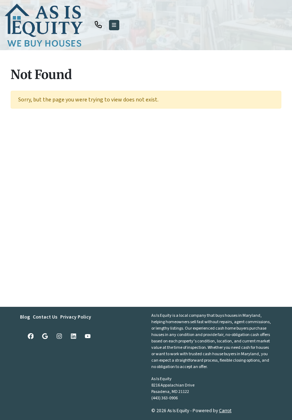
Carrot (225, 410)
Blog (25, 317)
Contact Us (45, 317)
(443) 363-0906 (164, 398)
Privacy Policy (75, 317)
